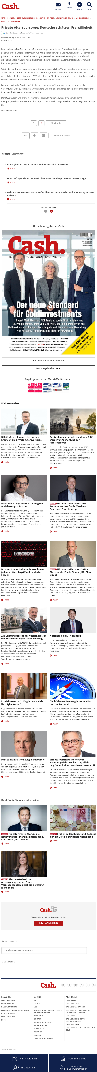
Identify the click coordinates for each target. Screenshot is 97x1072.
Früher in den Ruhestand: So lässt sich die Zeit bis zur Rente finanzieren (73, 835)
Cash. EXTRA (71, 1000)
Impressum (38, 1015)
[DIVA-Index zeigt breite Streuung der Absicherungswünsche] (24, 488)
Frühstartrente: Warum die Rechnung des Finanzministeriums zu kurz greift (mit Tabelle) (22, 836)
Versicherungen (8, 1000)
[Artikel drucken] (34, 135)
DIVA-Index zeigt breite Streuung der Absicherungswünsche (22, 505)
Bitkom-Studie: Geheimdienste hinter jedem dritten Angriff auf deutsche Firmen (22, 572)
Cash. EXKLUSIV (72, 1004)
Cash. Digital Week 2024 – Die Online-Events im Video (78, 1011)
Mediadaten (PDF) (41, 1025)
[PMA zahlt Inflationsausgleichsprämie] (24, 744)
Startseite (56, 123)
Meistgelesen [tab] (18, 154)
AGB (35, 1007)
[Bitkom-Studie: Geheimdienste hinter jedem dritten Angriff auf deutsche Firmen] (24, 554)
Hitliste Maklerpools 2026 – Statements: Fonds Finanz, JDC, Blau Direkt (70, 572)
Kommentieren (62, 135)
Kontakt (37, 1019)
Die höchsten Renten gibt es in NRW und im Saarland (70, 703)
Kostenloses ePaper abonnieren (48, 360)
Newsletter (39, 1028)
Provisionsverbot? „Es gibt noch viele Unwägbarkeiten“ (22, 703)
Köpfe (3, 1020)
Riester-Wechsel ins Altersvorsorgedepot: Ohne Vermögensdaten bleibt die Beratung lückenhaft (22, 883)
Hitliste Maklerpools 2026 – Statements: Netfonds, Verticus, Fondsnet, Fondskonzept (69, 506)
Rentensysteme (21, 76)
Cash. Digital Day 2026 (75, 1007)
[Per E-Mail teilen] (43, 135)
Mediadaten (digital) (43, 1022)
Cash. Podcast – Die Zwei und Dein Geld (80, 1028)
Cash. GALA (70, 1015)
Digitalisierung (8, 1013)
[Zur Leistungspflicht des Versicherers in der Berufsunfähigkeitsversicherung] (24, 620)
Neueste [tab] (6, 154)
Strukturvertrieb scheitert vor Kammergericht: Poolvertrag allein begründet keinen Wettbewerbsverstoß (72, 762)
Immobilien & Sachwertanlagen (15, 1010)
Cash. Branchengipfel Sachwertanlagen (75, 1020)
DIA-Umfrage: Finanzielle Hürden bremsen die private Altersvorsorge (46, 178)
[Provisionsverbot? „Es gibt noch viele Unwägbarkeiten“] (24, 686)
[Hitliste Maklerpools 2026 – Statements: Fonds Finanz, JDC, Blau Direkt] (73, 554)
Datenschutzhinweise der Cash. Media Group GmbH (48, 1011)
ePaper (37, 1004)
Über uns (38, 1032)
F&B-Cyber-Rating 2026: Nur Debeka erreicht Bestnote (37, 164)
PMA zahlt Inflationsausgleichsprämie (23, 759)
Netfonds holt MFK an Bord (65, 635)
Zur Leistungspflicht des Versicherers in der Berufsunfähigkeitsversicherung (23, 637)
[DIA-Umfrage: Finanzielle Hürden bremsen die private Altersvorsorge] (24, 422)
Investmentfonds (9, 1007)
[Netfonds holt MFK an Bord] (73, 620)
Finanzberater (7, 1004)
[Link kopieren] (26, 135)
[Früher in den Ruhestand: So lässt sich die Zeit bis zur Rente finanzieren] (73, 818)
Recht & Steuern (8, 1016)
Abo (35, 1000)
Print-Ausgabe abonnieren (48, 368)
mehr (12, 168)
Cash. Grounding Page (43, 1038)
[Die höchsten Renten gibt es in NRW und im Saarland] (73, 686)
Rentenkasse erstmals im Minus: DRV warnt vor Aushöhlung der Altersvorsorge (71, 440)
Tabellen (38, 1035)
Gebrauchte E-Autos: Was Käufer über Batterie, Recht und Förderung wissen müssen (50, 194)
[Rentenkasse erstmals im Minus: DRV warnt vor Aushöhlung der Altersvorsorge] (73, 422)
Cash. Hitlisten (72, 1024)
